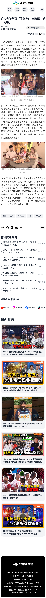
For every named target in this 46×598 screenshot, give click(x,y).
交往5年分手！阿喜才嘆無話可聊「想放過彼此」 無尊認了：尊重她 (19, 251)
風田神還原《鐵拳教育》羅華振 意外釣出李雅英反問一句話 (19, 243)
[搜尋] (42, 9)
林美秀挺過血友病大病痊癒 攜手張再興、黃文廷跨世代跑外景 (19, 274)
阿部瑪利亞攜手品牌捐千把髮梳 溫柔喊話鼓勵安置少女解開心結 (19, 259)
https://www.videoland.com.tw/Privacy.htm (27, 586)
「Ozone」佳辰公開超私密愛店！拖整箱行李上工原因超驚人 (20, 266)
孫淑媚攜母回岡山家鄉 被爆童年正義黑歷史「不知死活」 (19, 282)
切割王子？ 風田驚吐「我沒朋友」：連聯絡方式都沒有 (19, 289)
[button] (36, 34)
